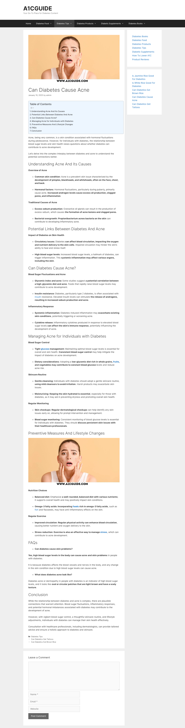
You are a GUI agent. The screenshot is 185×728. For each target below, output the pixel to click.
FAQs (34, 127)
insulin (38, 297)
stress (103, 532)
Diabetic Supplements (111, 23)
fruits (116, 361)
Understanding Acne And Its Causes (48, 111)
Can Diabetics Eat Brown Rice (43, 642)
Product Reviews (140, 59)
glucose (45, 349)
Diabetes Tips (63, 23)
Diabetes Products (85, 23)
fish (36, 509)
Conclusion (36, 131)
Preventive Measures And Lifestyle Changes (52, 124)
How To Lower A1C (141, 55)
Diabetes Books (136, 23)
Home (28, 23)
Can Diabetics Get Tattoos (42, 639)
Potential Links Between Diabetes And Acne (52, 114)
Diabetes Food (42, 23)
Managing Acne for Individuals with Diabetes (52, 121)
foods (76, 506)
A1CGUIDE (37, 8)
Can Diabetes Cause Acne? (44, 118)
